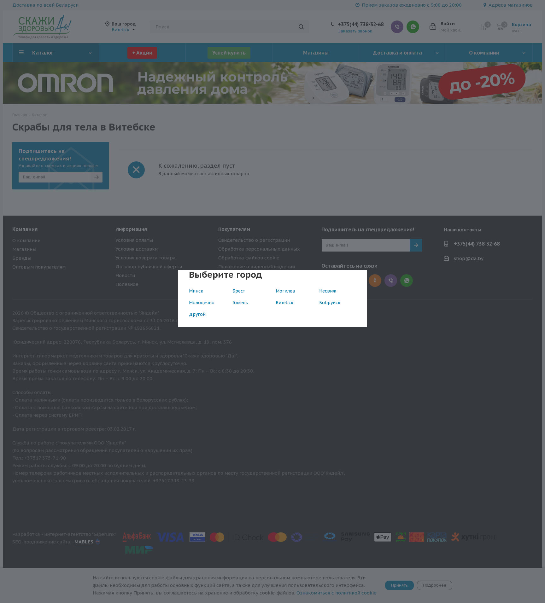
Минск (196, 291)
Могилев (285, 291)
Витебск (284, 302)
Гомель (240, 302)
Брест (238, 291)
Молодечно (201, 302)
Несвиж (327, 291)
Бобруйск (329, 302)
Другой (197, 314)
